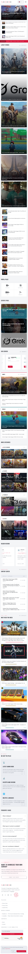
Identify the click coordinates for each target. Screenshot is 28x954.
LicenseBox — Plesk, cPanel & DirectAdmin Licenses (12, 916)
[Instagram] (8, 895)
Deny (13, 951)
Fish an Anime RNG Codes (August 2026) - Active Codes (13, 434)
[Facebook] (2, 895)
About (3, 922)
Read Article (5, 18)
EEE (6, 2)
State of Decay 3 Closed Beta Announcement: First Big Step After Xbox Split (13, 396)
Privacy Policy (5, 905)
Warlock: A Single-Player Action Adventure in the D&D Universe (12, 404)
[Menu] (26, 2)
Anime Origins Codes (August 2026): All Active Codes (12, 437)
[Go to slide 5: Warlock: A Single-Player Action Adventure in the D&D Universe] (25, 18)
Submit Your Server (14, 877)
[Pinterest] (11, 895)
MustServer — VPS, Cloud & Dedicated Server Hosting (13, 913)
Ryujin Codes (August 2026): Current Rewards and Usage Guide (13, 431)
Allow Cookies (21, 951)
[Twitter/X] (5, 895)
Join (14, 366)
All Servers (23, 351)
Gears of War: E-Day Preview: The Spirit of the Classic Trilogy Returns (14, 400)
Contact (3, 924)
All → (25, 447)
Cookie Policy (5, 907)
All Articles (22, 45)
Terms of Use (4, 903)
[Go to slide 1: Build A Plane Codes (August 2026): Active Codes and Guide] (18, 18)
